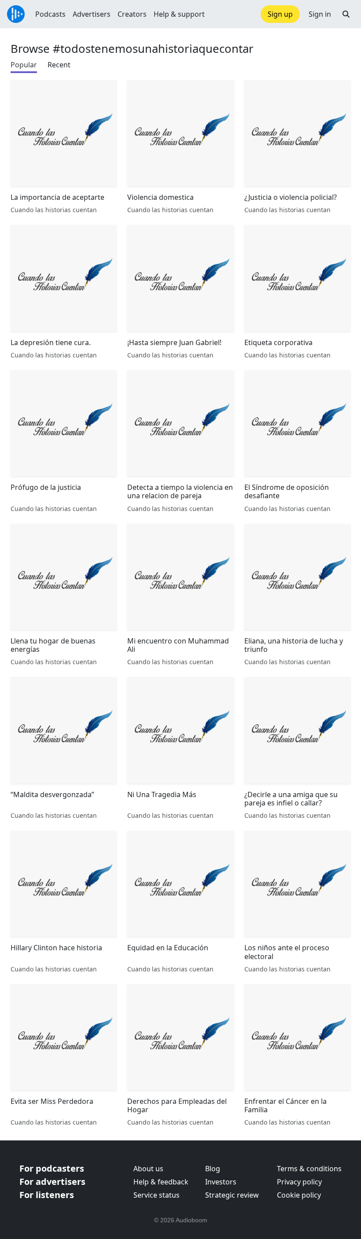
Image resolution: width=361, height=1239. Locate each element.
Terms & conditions (309, 1168)
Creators (132, 14)
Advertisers (92, 14)
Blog (212, 1168)
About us (148, 1168)
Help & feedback (160, 1182)
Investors (220, 1182)
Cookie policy (299, 1195)
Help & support (179, 14)
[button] (346, 14)
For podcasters (51, 1168)
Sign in (320, 14)
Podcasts (50, 14)
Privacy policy (299, 1182)
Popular (24, 65)
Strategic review (232, 1195)
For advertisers (52, 1182)
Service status (156, 1195)
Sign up (280, 14)
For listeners (46, 1195)
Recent (59, 65)
